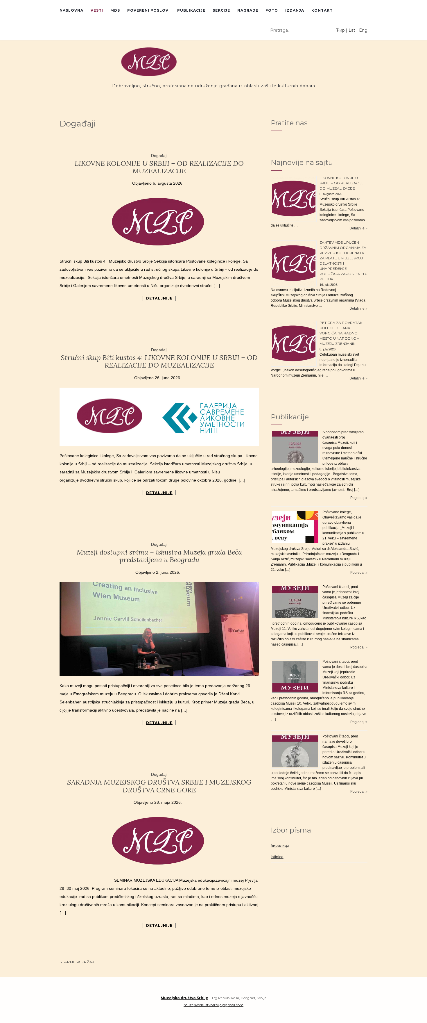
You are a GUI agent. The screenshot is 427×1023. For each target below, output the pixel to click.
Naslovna (71, 10)
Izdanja (294, 10)
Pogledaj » (358, 498)
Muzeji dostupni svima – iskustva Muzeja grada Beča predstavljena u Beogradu (159, 556)
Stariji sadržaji (78, 962)
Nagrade (247, 10)
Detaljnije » (358, 228)
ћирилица (280, 845)
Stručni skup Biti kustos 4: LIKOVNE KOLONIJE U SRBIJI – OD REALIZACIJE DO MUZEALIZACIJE (159, 361)
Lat (352, 30)
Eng (363, 30)
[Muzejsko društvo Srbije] (213, 61)
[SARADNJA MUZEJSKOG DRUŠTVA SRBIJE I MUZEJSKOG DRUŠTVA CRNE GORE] (159, 841)
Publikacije (191, 10)
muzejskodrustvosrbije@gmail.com (213, 1005)
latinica (277, 856)
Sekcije (221, 10)
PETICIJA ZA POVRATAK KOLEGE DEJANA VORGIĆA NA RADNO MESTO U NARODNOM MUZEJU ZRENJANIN (341, 333)
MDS (115, 10)
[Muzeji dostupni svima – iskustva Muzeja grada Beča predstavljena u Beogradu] (159, 629)
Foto (271, 10)
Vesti (97, 10)
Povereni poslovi (148, 10)
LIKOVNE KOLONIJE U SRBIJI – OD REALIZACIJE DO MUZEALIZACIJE (159, 167)
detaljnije (159, 298)
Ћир (340, 30)
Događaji (159, 155)
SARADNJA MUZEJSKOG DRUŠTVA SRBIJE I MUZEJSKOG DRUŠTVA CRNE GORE (159, 786)
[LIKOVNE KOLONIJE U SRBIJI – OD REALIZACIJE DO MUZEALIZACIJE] (159, 222)
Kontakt (322, 10)
